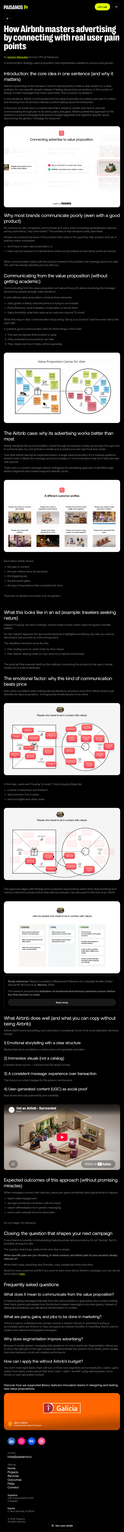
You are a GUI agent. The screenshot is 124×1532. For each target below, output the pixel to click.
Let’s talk (102, 6)
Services (13, 1475)
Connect (13, 1487)
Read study (62, 1002)
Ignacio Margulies (17, 57)
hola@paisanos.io (20, 1456)
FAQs (11, 1483)
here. (22, 1273)
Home (12, 1468)
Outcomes (14, 1479)
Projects (13, 1472)
